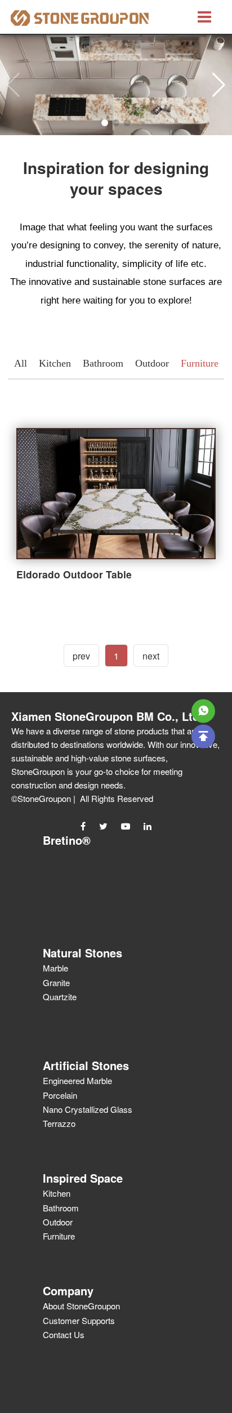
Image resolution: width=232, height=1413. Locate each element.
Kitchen (55, 363)
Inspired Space (83, 1178)
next (150, 655)
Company (68, 1290)
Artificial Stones (86, 1065)
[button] (218, 85)
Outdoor (152, 363)
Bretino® (67, 840)
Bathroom (103, 363)
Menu (204, 17)
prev (81, 655)
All (20, 363)
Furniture (199, 363)
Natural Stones (82, 952)
